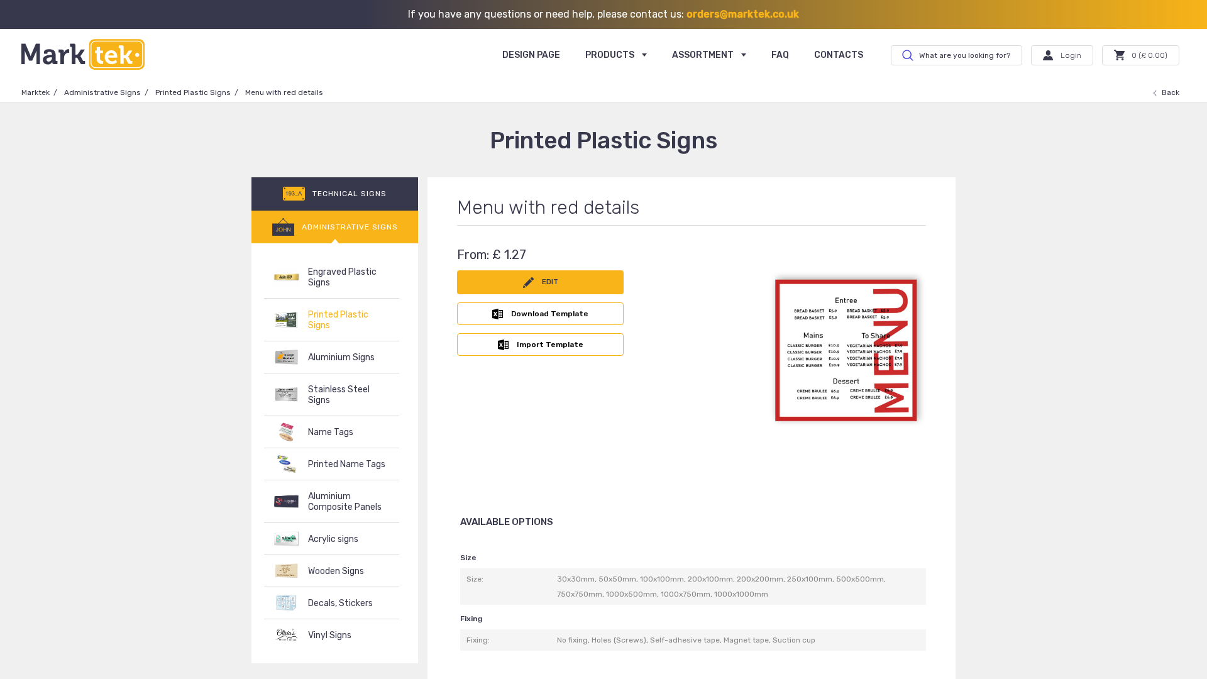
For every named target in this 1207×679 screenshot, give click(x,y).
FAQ (780, 55)
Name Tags (330, 432)
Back (1170, 92)
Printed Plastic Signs (193, 92)
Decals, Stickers (340, 603)
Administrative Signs (102, 92)
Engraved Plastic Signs (342, 277)
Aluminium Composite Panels (345, 501)
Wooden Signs (336, 571)
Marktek (35, 92)
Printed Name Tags (346, 464)
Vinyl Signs (329, 635)
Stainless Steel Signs (339, 395)
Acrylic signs (333, 539)
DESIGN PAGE (531, 55)
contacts (838, 55)
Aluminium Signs (341, 357)
